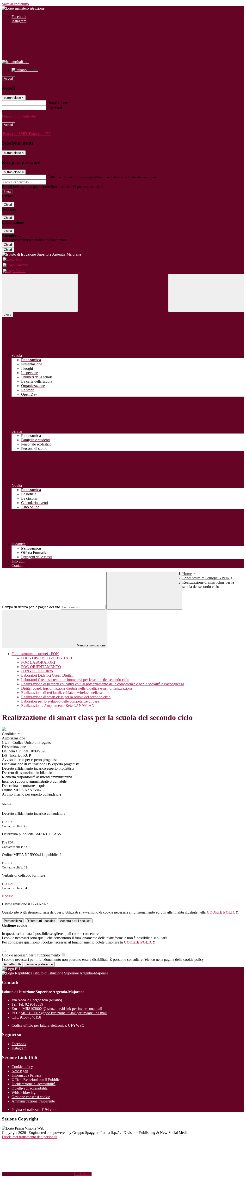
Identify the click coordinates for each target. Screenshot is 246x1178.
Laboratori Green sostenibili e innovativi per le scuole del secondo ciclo (75, 680)
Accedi (8, 78)
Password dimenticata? (19, 116)
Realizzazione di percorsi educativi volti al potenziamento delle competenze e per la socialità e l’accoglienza (102, 684)
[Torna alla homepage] (123, 254)
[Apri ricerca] (206, 293)
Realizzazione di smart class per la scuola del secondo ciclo (66, 697)
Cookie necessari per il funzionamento (31, 955)
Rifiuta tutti (41, 921)
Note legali (20, 1071)
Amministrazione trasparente (33, 1101)
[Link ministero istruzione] (23, 8)
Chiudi (8, 204)
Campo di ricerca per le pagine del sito (31, 607)
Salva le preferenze (39, 964)
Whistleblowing (24, 1092)
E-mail (52, 177)
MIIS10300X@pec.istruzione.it (64, 1013)
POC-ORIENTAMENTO (41, 667)
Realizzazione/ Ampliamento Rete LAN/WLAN (57, 705)
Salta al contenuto (15, 4)
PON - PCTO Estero (37, 671)
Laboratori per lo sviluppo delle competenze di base (60, 701)
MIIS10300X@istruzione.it (62, 1009)
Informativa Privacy (27, 1075)
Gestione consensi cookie (31, 1097)
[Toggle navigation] (40, 293)
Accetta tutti (75, 921)
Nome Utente (57, 102)
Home (187, 574)
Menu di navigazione (90, 645)
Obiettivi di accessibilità (30, 1088)
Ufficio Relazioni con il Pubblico (37, 1080)
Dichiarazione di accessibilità (33, 1084)
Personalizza (13, 921)
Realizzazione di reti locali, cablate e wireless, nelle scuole (65, 693)
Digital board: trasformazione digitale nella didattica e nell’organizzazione (76, 688)
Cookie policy (22, 1067)
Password (54, 107)
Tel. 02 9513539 (30, 1004)
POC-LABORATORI (38, 662)
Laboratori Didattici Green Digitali (47, 675)
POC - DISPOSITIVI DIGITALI (46, 658)
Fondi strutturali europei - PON (206, 578)
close (7, 314)
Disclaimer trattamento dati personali (29, 1137)
